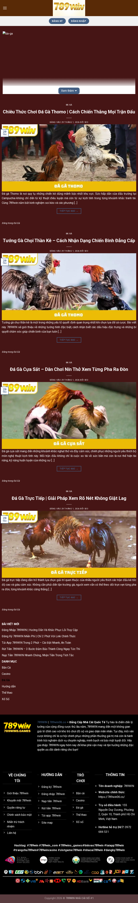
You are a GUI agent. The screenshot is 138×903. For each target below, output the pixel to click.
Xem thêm (67, 90)
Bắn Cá (6, 667)
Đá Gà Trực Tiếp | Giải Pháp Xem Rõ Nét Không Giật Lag (69, 498)
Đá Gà (69, 105)
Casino (6, 674)
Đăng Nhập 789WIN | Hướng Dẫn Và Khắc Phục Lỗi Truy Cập (40, 630)
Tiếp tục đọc (69, 211)
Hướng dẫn (9, 686)
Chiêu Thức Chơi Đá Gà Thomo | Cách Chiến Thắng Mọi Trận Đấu (69, 111)
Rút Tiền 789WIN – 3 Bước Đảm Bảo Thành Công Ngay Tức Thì (41, 649)
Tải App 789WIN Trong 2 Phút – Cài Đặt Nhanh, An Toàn (36, 642)
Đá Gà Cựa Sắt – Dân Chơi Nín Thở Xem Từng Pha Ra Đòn (69, 369)
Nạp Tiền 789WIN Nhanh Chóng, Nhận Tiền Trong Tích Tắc (38, 655)
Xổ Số (5, 699)
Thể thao (7, 692)
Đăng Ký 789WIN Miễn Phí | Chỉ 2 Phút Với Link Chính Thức (38, 636)
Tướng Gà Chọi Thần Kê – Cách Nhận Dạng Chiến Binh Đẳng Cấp (69, 240)
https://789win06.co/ (111, 797)
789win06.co (57, 722)
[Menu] (5, 8)
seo (86, 122)
